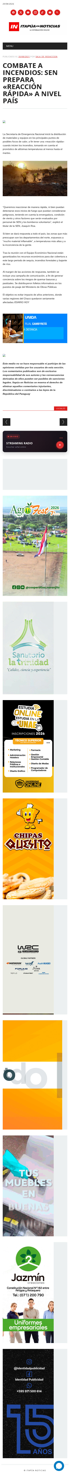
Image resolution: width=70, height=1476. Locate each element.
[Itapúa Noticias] (35, 33)
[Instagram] (35, 12)
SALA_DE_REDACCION (46, 56)
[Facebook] (13, 12)
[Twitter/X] (21, 12)
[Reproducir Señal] (60, 445)
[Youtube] (28, 12)
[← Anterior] (6, 422)
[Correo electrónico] (50, 12)
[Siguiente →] (63, 422)
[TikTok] (43, 12)
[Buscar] (57, 12)
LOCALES (60, 408)
